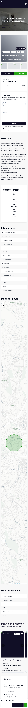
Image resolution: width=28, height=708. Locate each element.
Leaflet (11, 583)
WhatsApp (21, 73)
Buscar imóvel (5, 24)
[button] (3, 303)
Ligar (8, 73)
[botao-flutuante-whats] (25, 705)
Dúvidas (6, 705)
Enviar (14, 123)
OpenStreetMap (18, 583)
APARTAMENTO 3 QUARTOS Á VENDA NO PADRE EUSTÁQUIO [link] (12, 26)
